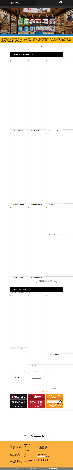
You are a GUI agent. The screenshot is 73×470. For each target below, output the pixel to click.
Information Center (40, 6)
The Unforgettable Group (13, 460)
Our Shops (25, 445)
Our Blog (25, 445)
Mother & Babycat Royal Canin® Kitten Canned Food (19, 348)
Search (38, 455)
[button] (36, 24)
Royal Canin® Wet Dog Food (19, 277)
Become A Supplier (26, 450)
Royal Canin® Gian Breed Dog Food (55, 204)
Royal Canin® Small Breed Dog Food (55, 130)
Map (30, 6)
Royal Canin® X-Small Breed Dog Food (37, 130)
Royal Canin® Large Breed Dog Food (37, 204)
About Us (25, 454)
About (45, 6)
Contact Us (25, 456)
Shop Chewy (43, 283)
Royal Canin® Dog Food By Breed (37, 277)
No (51, 468)
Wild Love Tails (12, 445)
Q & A (24, 455)
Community (34, 6)
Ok (49, 468)
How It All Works (26, 453)
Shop (27, 6)
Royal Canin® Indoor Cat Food (37, 365)
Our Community (26, 446)
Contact (49, 6)
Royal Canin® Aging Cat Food (55, 354)
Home (23, 6)
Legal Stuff (25, 455)
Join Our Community (26, 449)
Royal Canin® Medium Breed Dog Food (19, 204)
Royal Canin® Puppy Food (19, 130)
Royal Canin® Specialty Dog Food (55, 234)
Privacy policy (54, 468)
